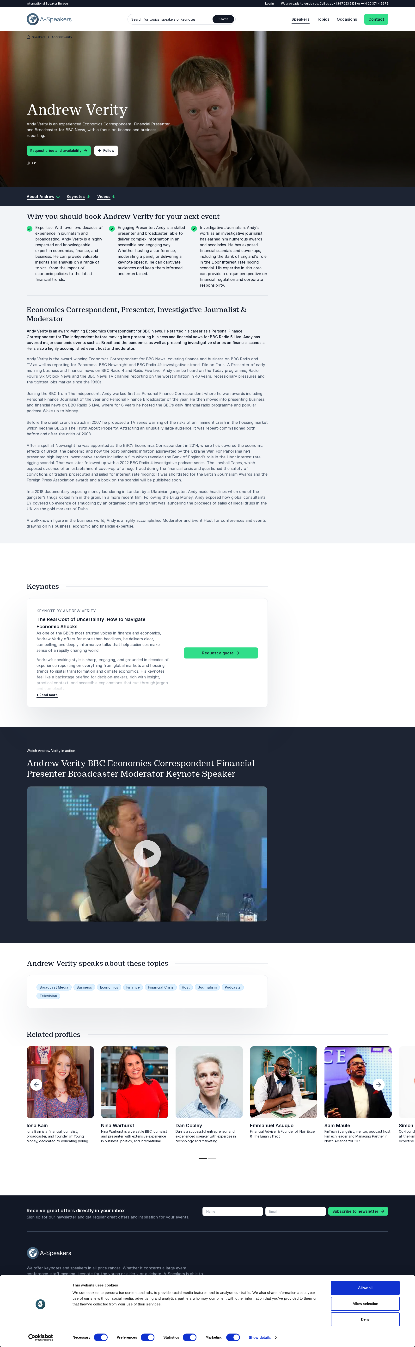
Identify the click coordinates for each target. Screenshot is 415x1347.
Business (84, 987)
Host (186, 987)
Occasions (347, 19)
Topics (323, 19)
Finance (133, 987)
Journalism (207, 987)
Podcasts (233, 987)
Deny (365, 1319)
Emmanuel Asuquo (271, 1125)
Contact (376, 19)
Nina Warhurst (117, 1125)
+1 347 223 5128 (345, 3)
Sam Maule (337, 1125)
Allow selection (365, 1304)
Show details (260, 1337)
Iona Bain (37, 1125)
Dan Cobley (189, 1125)
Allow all (365, 1288)
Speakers (301, 19)
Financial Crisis (161, 987)
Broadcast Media (54, 987)
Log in (269, 3)
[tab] (203, 1158)
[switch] (147, 1337)
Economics (109, 987)
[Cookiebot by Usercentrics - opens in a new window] (41, 1337)
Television (48, 996)
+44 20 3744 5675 (374, 3)
